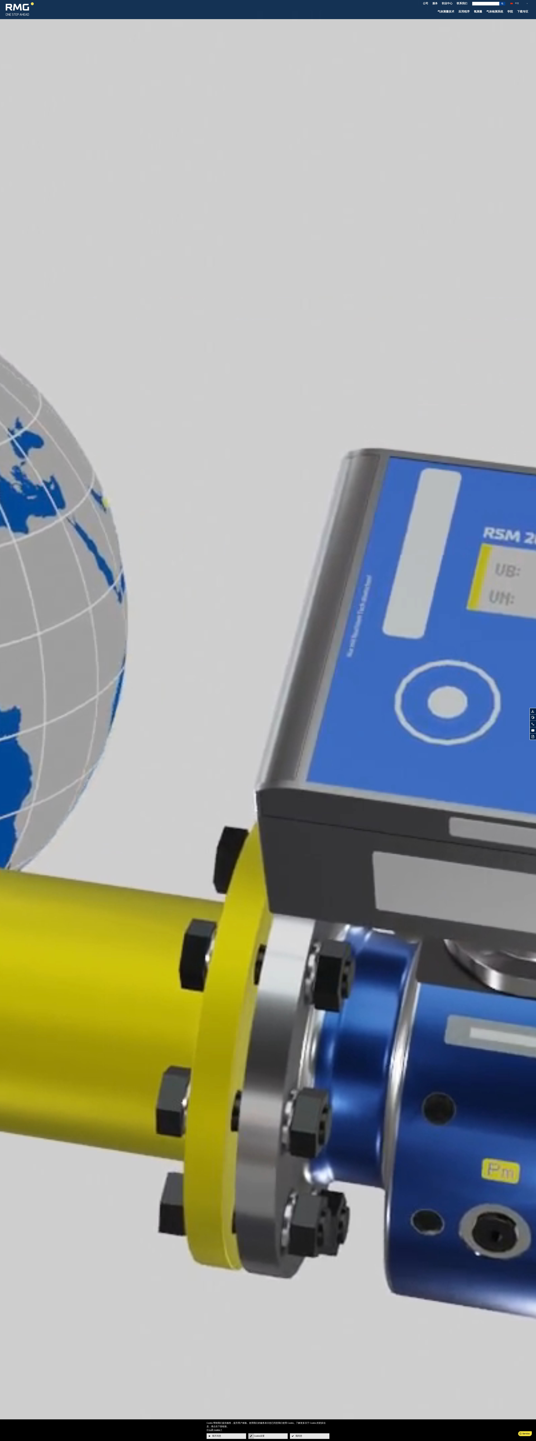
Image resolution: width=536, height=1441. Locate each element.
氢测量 (478, 11)
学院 (510, 11)
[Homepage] (20, 16)
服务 (435, 3)
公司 (425, 3)
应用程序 (464, 11)
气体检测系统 (494, 11)
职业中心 (447, 3)
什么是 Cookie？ (214, 1430)
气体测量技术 (446, 11)
